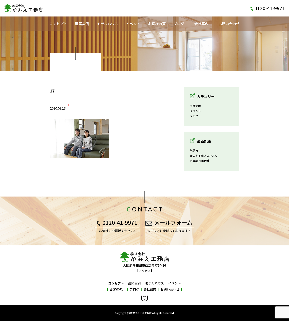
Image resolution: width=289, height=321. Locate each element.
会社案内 (201, 23)
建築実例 (82, 23)
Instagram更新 (199, 161)
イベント (133, 23)
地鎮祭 (194, 151)
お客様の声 (157, 23)
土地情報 (195, 106)
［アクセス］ (144, 270)
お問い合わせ (229, 23)
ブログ (179, 23)
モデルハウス (107, 23)
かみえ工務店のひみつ (203, 156)
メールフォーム (173, 222)
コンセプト (58, 23)
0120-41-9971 (119, 222)
